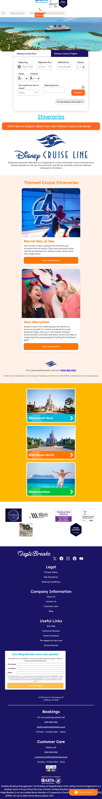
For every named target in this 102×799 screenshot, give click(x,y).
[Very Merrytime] (51, 293)
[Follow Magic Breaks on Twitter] (55, 559)
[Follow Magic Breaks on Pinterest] (74, 559)
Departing (22, 62)
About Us (51, 596)
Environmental (51, 645)
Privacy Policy (51, 572)
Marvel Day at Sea (39, 241)
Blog (51, 611)
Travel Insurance (51, 635)
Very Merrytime (36, 322)
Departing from (51, 85)
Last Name (12, 668)
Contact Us (51, 601)
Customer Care (51, 606)
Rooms (81, 62)
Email (10, 672)
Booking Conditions (51, 582)
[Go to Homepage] (3, 13)
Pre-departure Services (51, 640)
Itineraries (34, 13)
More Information (51, 260)
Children (34, 74)
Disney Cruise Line (17, 13)
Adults (21, 74)
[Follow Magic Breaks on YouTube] (81, 559)
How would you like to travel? (28, 86)
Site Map (51, 626)
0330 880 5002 (68, 370)
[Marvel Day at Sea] (51, 212)
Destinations (63, 62)
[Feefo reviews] (53, 7)
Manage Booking (39, 17)
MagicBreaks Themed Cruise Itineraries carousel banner (51, 35)
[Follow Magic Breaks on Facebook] (61, 559)
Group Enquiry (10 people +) (70, 102)
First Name (12, 664)
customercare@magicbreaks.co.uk (51, 757)
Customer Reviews (51, 631)
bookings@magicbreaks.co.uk (51, 727)
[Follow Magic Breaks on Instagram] (68, 559)
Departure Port (45, 62)
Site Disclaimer (51, 577)
